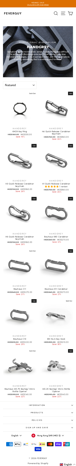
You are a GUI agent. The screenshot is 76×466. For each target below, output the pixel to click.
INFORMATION (37, 405)
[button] (52, 186)
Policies (37, 420)
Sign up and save (37, 428)
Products (37, 413)
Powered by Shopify (38, 463)
